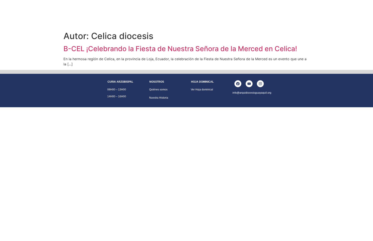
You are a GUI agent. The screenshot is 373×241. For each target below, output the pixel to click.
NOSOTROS (115, 9)
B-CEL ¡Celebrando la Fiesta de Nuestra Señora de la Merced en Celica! (180, 48)
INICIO (96, 9)
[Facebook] (237, 83)
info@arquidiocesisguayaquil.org (251, 92)
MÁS (273, 9)
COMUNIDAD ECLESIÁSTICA (150, 9)
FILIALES (256, 9)
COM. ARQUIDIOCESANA (226, 9)
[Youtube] (249, 83)
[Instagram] (260, 83)
